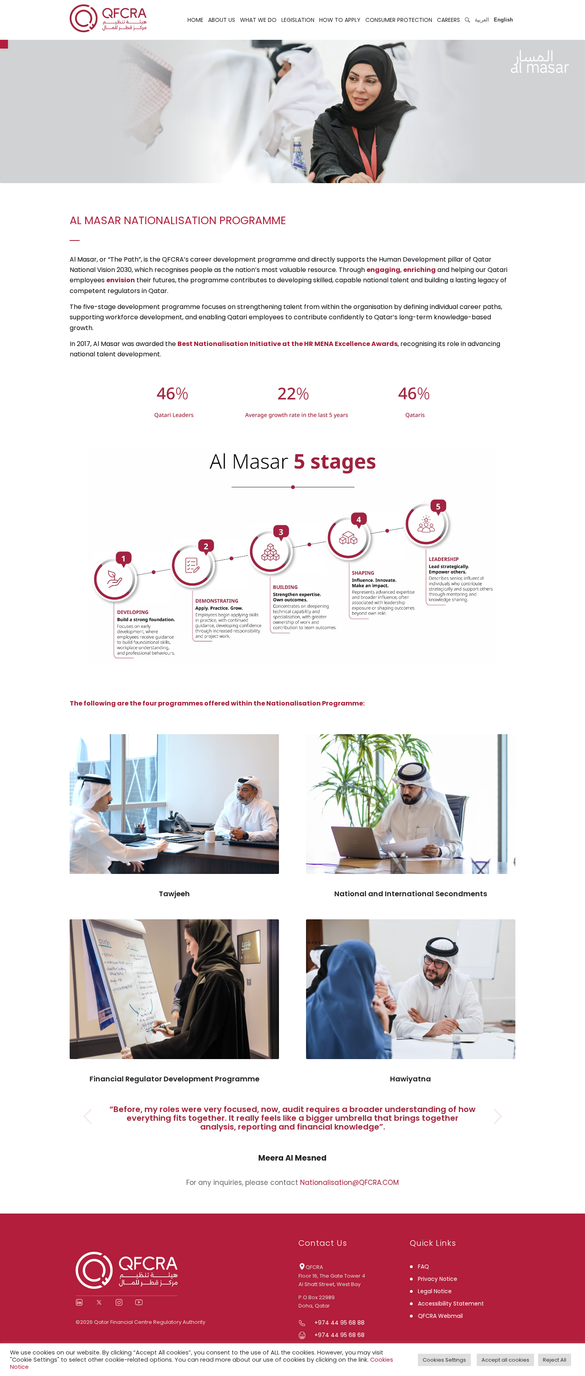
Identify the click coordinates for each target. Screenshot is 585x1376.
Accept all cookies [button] (505, 1360)
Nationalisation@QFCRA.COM (349, 1182)
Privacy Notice (437, 1279)
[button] (4, 44)
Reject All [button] (554, 1360)
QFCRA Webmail (440, 1316)
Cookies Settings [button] (444, 1360)
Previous (87, 1116)
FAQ (423, 1266)
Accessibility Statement (451, 1304)
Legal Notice (435, 1291)
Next (497, 1116)
